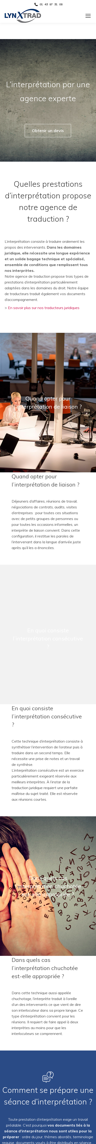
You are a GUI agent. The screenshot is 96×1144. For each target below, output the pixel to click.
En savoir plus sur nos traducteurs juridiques (43, 307)
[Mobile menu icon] (88, 16)
